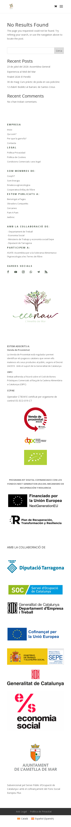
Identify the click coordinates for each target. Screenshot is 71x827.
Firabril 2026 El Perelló (19, 76)
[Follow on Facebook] (8, 272)
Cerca (59, 50)
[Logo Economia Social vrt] (35, 730)
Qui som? (11, 134)
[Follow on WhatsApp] (31, 272)
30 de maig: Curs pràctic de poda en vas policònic (33, 81)
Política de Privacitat (41, 811)
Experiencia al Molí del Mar (21, 71)
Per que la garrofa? (16, 138)
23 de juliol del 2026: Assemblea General (28, 66)
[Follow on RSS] (46, 272)
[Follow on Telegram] (38, 272)
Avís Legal (21, 811)
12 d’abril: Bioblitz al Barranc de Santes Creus (31, 87)
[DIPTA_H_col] (35, 572)
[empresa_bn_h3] (35, 613)
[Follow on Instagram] (23, 272)
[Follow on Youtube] (15, 272)
